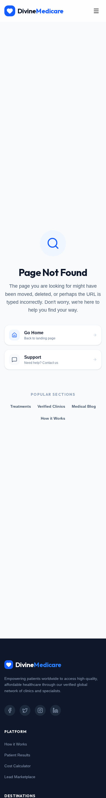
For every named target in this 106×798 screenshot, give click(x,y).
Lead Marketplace (19, 777)
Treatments (20, 406)
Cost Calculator (17, 766)
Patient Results (17, 755)
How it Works (53, 418)
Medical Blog (84, 406)
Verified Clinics (51, 406)
